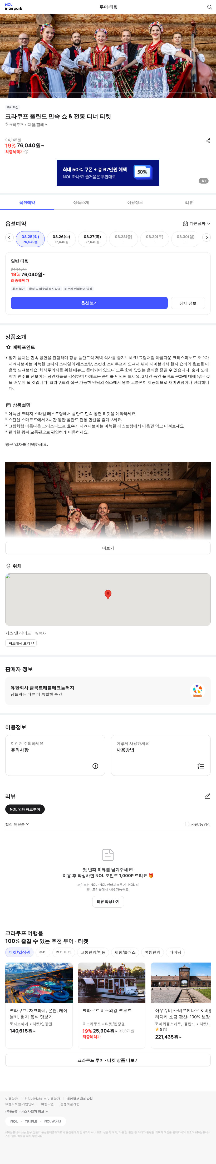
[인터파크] (11, 7)
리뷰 (189, 202)
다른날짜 (197, 223)
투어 (43, 952)
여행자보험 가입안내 (20, 1104)
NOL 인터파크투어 (25, 809)
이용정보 (135, 202)
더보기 (108, 547)
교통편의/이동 (93, 952)
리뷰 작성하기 (108, 901)
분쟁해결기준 (69, 1104)
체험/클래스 (125, 952)
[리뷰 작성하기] (207, 796)
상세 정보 (188, 303)
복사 (42, 633)
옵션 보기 (89, 302)
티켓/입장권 (19, 952)
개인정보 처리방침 (80, 1099)
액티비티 (64, 952)
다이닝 (175, 952)
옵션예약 (27, 202)
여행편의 (152, 952)
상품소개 (81, 202)
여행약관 (47, 1104)
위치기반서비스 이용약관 (42, 1099)
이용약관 (11, 1099)
